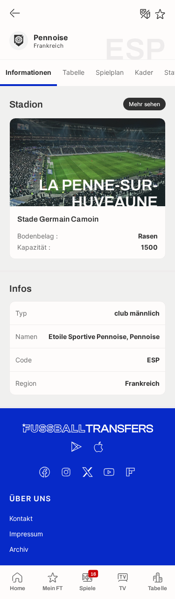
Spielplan (110, 72)
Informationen (28, 72)
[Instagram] (66, 472)
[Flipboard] (131, 472)
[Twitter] (88, 472)
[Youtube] (109, 472)
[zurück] (15, 13)
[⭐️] (160, 14)
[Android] (77, 447)
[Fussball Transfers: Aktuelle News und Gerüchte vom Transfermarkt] (88, 428)
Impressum (26, 534)
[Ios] (98, 447)
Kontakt (21, 518)
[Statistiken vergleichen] (145, 14)
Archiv (18, 549)
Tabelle (73, 72)
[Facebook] (45, 472)
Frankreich (49, 45)
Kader (144, 72)
